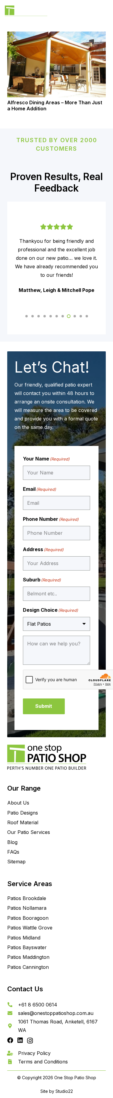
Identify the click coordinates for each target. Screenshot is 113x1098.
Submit (43, 706)
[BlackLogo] (26, 12)
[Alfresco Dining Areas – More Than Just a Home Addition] (56, 64)
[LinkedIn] (20, 1040)
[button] (104, 12)
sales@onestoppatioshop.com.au (55, 1013)
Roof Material (22, 822)
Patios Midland (23, 938)
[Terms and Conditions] (12, 1061)
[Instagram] (30, 1040)
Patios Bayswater (27, 947)
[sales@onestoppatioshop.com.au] (12, 1013)
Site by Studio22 (56, 1091)
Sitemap (16, 862)
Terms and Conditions (43, 1062)
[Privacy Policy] (12, 1053)
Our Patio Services (28, 832)
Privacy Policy (34, 1053)
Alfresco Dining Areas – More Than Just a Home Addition (54, 105)
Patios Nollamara (26, 908)
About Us (18, 803)
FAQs (13, 852)
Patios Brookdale (26, 898)
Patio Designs (22, 813)
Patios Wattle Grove (29, 928)
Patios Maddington (28, 957)
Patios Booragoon (28, 918)
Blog (12, 842)
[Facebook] (10, 1040)
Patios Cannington (28, 967)
